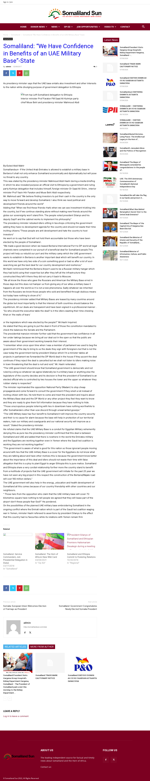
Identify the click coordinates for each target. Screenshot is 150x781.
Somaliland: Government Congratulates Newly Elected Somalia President (78, 607)
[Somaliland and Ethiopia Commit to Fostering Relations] (81, 541)
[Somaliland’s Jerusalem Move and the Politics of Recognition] (110, 152)
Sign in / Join (8, 2)
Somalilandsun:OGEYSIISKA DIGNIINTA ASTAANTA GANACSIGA (131, 94)
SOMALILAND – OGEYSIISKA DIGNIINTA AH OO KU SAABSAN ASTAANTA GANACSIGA (132, 108)
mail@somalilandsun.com (64, 766)
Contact (125, 26)
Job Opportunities (87, 26)
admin (8, 66)
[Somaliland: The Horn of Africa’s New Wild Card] (49, 541)
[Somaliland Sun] (75, 13)
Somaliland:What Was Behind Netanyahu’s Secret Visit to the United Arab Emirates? (133, 212)
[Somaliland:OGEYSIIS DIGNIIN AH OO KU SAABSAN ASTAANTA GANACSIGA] (82, 663)
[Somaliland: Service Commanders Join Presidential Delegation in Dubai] (17, 541)
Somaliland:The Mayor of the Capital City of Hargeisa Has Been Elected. (132, 226)
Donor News (38, 26)
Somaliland (15, 35)
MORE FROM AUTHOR (42, 646)
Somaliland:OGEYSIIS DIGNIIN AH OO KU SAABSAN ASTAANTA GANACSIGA (82, 678)
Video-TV (109, 26)
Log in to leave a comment (16, 716)
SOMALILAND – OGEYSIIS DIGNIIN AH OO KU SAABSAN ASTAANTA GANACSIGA (131, 122)
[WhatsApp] (26, 73)
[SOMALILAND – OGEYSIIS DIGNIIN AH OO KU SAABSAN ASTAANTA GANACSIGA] (110, 124)
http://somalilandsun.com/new (35, 627)
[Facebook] (6, 73)
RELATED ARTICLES (15, 646)
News (54, 26)
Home (23, 26)
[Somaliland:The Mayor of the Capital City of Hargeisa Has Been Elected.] (110, 227)
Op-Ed (67, 26)
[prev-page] (5, 699)
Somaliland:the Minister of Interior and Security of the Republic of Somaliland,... (131, 240)
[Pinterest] (20, 73)
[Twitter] (13, 73)
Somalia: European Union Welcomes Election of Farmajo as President (24, 607)
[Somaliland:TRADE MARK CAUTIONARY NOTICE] (50, 663)
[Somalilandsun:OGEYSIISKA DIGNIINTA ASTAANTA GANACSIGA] (110, 96)
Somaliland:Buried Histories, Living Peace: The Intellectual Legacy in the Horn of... (132, 136)
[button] (143, 27)
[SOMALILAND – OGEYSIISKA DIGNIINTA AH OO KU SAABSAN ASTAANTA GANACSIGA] (110, 110)
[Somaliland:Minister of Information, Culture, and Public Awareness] (110, 255)
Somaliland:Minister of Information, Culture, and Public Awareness (133, 254)
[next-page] (10, 699)
